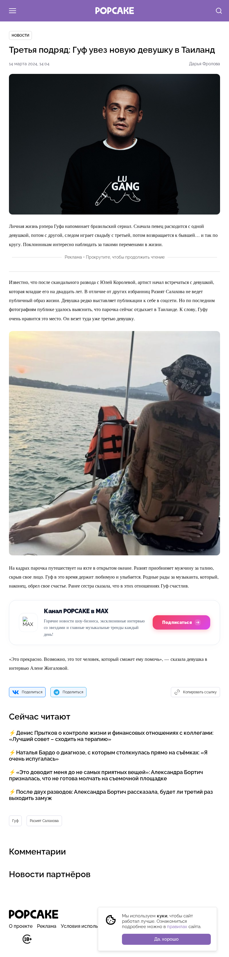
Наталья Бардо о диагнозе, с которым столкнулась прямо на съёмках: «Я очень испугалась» (108, 755)
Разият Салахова (44, 821)
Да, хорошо (166, 939)
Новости (20, 35)
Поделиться (32, 692)
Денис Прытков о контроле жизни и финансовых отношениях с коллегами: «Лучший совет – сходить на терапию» (111, 736)
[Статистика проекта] (13, 942)
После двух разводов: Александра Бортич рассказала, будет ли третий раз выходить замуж (111, 795)
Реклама (46, 926)
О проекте (21, 926)
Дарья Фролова (204, 63)
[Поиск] (218, 11)
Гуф (15, 821)
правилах (177, 926)
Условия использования (89, 926)
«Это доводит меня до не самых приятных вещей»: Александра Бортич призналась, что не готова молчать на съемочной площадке (106, 775)
